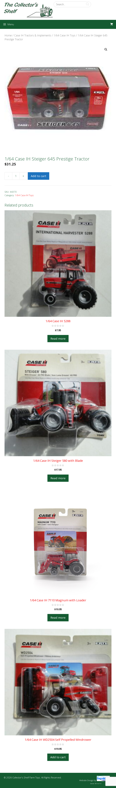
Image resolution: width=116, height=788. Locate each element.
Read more (58, 339)
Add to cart (38, 176)
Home (8, 35)
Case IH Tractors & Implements (32, 35)
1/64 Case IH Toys (64, 35)
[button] (106, 49)
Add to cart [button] (58, 757)
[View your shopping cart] (111, 24)
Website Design (86, 780)
